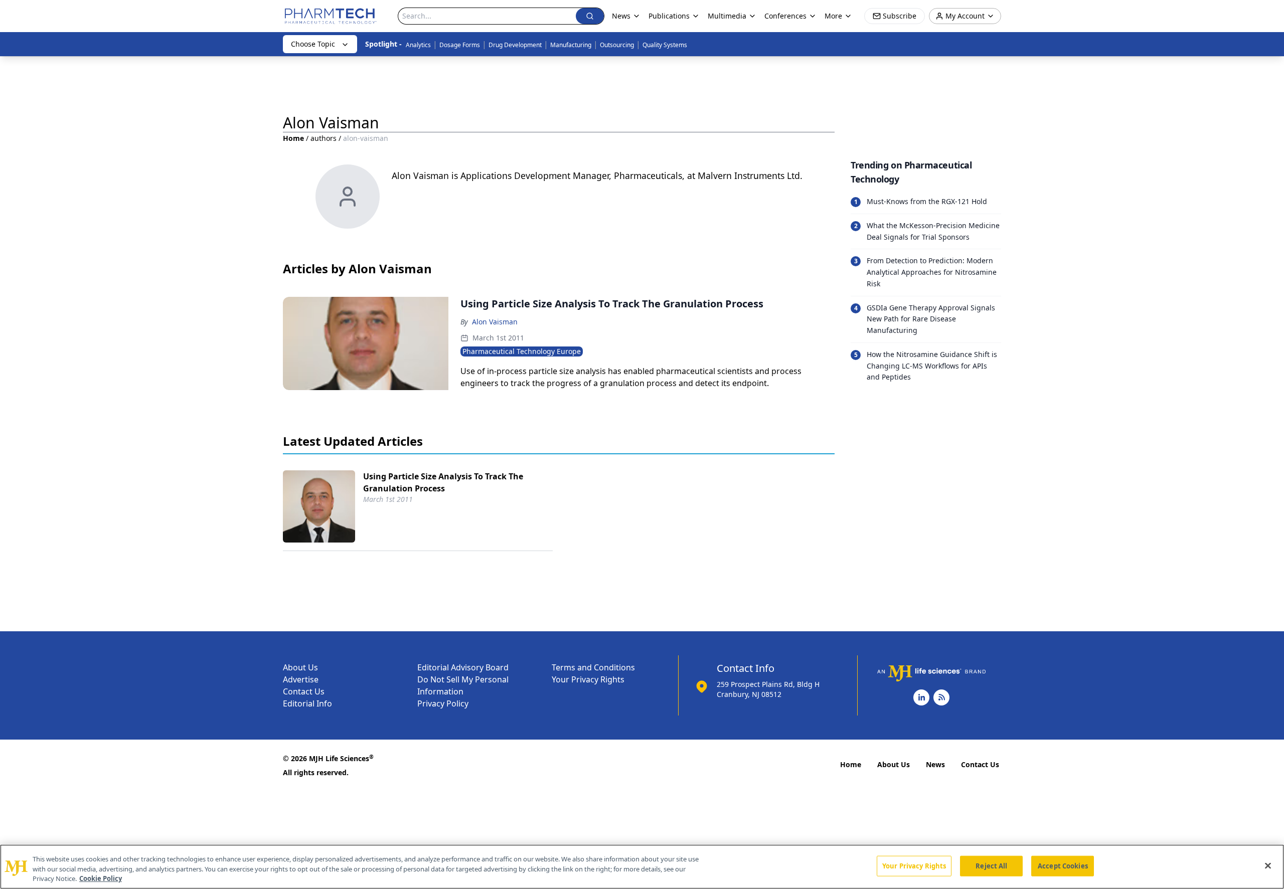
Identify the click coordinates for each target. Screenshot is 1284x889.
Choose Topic (313, 44)
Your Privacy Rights (588, 679)
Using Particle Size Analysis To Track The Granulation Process (443, 482)
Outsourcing (617, 45)
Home (293, 138)
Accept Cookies (1063, 865)
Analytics (418, 45)
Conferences (785, 16)
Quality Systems (665, 45)
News (935, 764)
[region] (642, 866)
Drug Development (515, 45)
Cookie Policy (100, 878)
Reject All (991, 865)
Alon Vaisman (495, 321)
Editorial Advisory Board (463, 667)
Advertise (300, 679)
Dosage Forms (459, 45)
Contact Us (304, 691)
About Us (300, 667)
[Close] (1268, 865)
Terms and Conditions (593, 667)
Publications (669, 16)
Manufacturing (570, 45)
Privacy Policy (442, 703)
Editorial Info (307, 703)
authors (323, 138)
